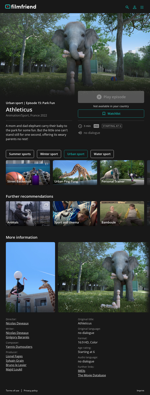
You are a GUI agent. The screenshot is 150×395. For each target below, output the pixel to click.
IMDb (81, 371)
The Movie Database (92, 375)
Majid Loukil (14, 369)
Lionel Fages (14, 356)
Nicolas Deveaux (17, 323)
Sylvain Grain (15, 361)
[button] (142, 7)
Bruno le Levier (16, 365)
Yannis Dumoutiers (19, 347)
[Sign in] (134, 7)
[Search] (127, 7)
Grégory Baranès (17, 337)
